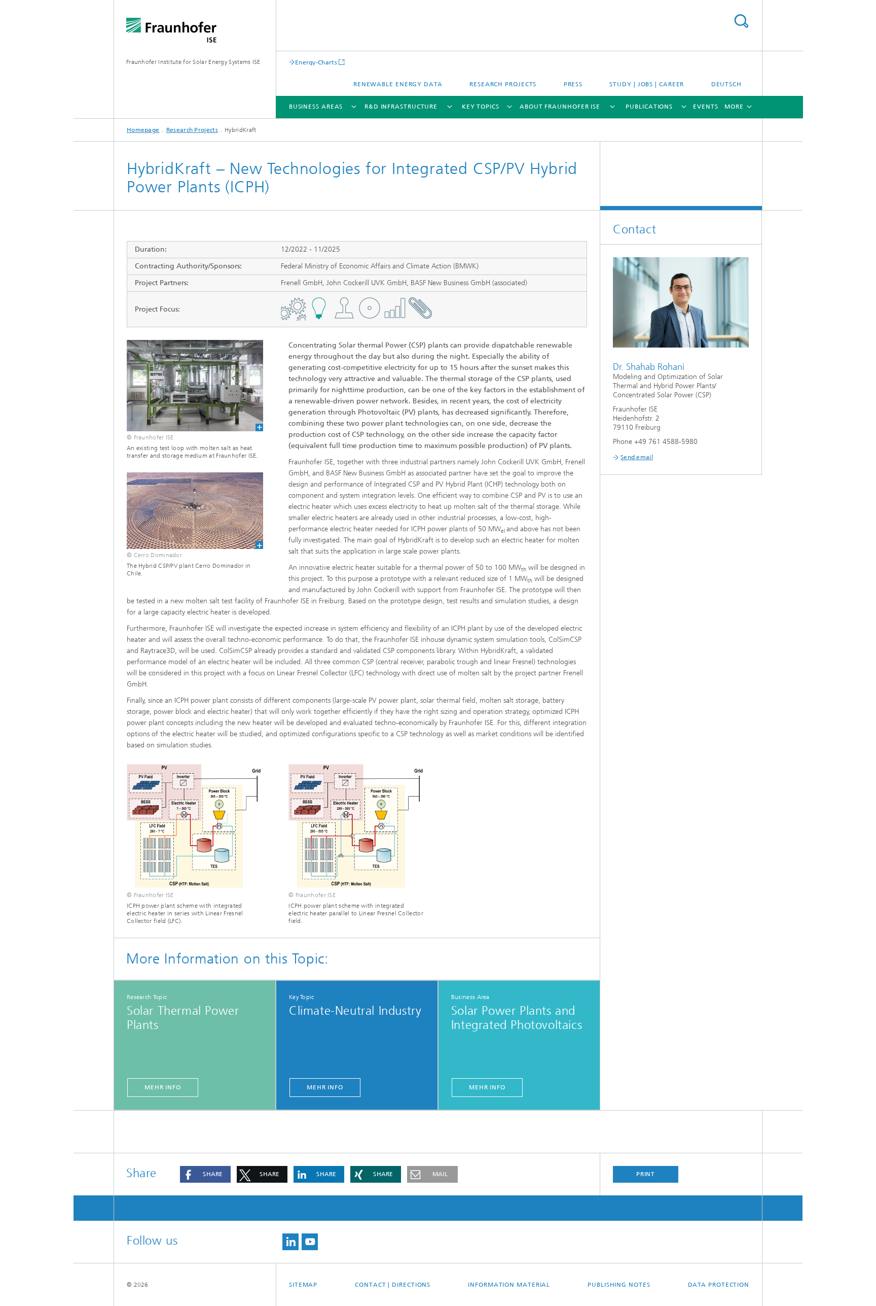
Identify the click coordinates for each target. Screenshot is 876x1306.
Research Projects (502, 84)
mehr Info (162, 1087)
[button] (205, 1174)
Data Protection (719, 1284)
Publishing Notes (619, 1284)
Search (741, 21)
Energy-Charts (316, 62)
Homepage (143, 129)
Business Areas (316, 106)
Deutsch (726, 84)
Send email (636, 457)
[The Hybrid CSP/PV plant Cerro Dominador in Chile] (188, 510)
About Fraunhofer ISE (560, 106)
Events (705, 106)
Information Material (509, 1284)
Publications (649, 106)
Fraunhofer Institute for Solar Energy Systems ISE (193, 61)
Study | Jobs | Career (646, 84)
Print (645, 1174)
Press (573, 84)
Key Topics (480, 106)
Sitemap (303, 1284)
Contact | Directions (392, 1284)
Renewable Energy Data (398, 84)
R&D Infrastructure (400, 106)
